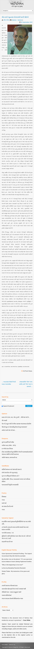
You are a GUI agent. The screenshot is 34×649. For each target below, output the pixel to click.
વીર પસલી (4, 420)
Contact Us (12, 644)
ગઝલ (3, 500)
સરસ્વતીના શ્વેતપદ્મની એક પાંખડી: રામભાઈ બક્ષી (14, 589)
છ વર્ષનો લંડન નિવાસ (7, 449)
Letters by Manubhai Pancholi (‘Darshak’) (14, 568)
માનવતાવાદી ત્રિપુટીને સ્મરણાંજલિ (10, 485)
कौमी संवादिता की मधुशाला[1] (9, 473)
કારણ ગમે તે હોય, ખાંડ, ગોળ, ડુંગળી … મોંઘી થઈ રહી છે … (16, 417)
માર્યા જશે (4, 503)
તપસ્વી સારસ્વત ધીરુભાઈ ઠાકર (10, 585)
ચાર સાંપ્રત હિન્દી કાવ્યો (7, 506)
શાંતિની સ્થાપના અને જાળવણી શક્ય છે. (12, 469)
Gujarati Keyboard (8, 406)
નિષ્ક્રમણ (4, 497)
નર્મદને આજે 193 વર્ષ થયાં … (9, 430)
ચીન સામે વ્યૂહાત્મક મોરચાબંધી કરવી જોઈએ (15, 17)
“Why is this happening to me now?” (12, 565)
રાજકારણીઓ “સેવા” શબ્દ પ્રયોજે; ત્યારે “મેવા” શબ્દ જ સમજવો (25, 384)
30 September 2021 (26, 22)
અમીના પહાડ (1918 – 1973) (9, 445)
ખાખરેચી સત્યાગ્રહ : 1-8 (8, 533)
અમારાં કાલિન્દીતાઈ (6, 595)
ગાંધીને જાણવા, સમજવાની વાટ (9, 457)
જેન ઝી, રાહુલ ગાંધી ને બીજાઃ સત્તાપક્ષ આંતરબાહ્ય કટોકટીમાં (16, 424)
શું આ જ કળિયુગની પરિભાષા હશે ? (11, 476)
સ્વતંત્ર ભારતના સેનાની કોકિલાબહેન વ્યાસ (12, 598)
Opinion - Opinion (17, 20)
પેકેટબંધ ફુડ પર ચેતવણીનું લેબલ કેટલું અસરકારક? (14, 427)
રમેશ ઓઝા (6, 20)
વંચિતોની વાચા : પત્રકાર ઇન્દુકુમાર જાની (11, 592)
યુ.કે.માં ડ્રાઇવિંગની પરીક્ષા (8, 442)
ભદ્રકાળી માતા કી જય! (7, 542)
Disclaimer (5, 644)
